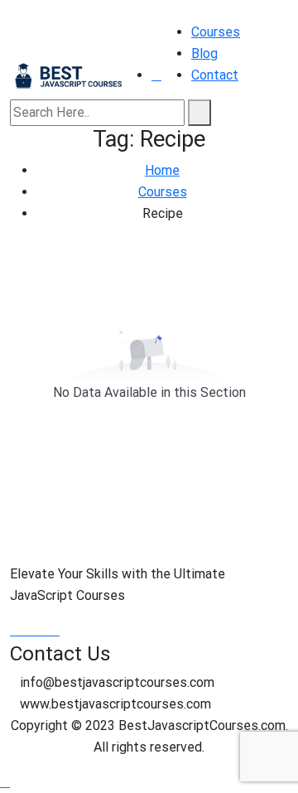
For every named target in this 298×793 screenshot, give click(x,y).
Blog (204, 53)
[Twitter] (29, 630)
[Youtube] (43, 630)
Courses (215, 32)
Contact (214, 75)
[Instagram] (55, 630)
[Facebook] (16, 630)
